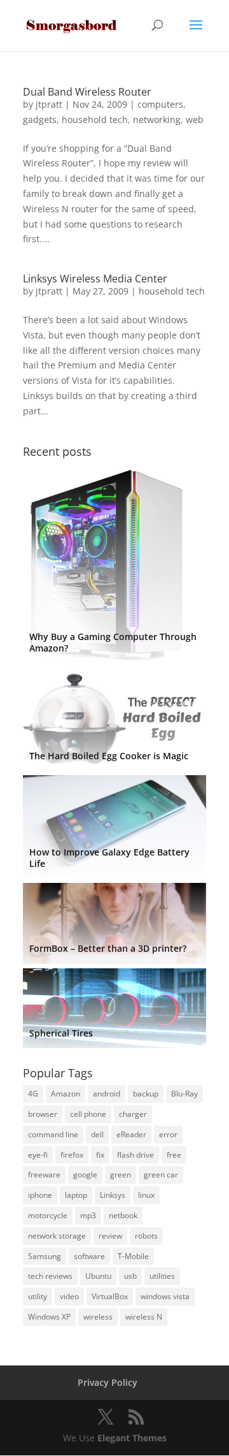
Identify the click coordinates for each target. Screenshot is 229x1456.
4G (33, 1093)
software (89, 1256)
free (174, 1154)
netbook (123, 1215)
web (195, 119)
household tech (95, 119)
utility (37, 1296)
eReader (131, 1134)
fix (100, 1154)
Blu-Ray (184, 1093)
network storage (57, 1235)
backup (145, 1093)
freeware (44, 1174)
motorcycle (47, 1215)
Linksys (112, 1195)
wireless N (143, 1316)
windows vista (165, 1296)
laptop (76, 1195)
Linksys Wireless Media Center (95, 279)
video (69, 1296)
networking (157, 119)
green (120, 1174)
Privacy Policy (107, 1382)
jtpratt (49, 104)
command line (53, 1134)
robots (146, 1235)
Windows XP (49, 1316)
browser (42, 1114)
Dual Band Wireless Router (87, 92)
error (168, 1134)
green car (161, 1174)
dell (97, 1134)
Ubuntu (98, 1275)
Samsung (44, 1256)
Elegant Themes (132, 1438)
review (110, 1235)
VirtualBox (110, 1296)
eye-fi (38, 1154)
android (106, 1093)
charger (133, 1114)
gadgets (40, 119)
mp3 (88, 1215)
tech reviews (50, 1275)
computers (160, 104)
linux (146, 1195)
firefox (71, 1154)
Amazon (65, 1093)
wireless (98, 1316)
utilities (162, 1275)
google (85, 1174)
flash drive (135, 1154)
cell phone (88, 1114)
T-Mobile (133, 1256)
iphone (40, 1195)
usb (130, 1275)
